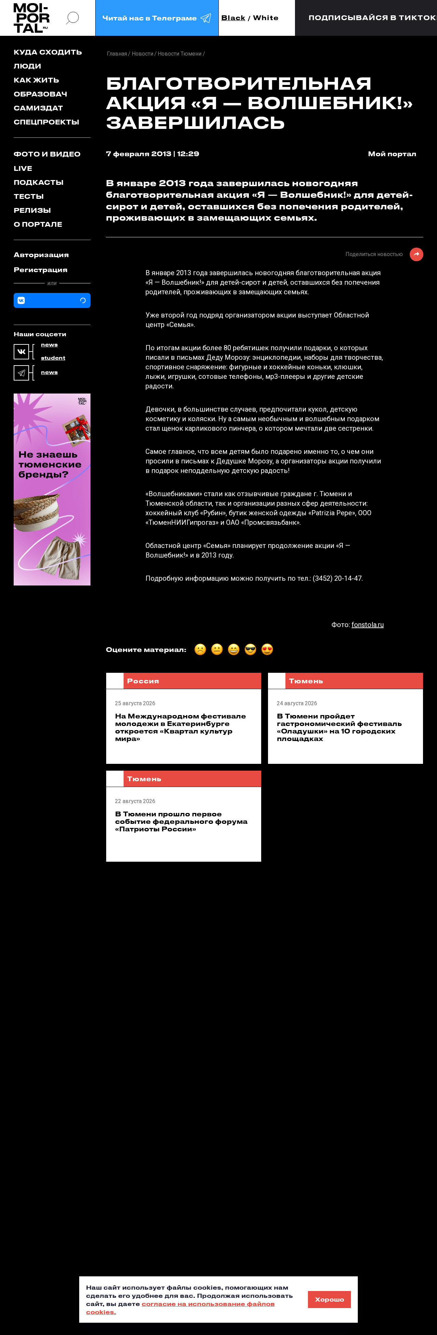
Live (23, 168)
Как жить (36, 80)
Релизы (32, 210)
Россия (143, 681)
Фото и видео (47, 154)
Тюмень (306, 681)
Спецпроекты (46, 122)
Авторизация (41, 254)
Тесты (29, 196)
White (266, 17)
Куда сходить (48, 52)
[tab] (52, 255)
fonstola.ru (368, 625)
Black (233, 17)
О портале (38, 224)
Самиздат (38, 108)
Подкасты (39, 182)
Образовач (40, 94)
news (49, 344)
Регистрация (41, 269)
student (53, 358)
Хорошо (329, 1299)
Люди (27, 66)
